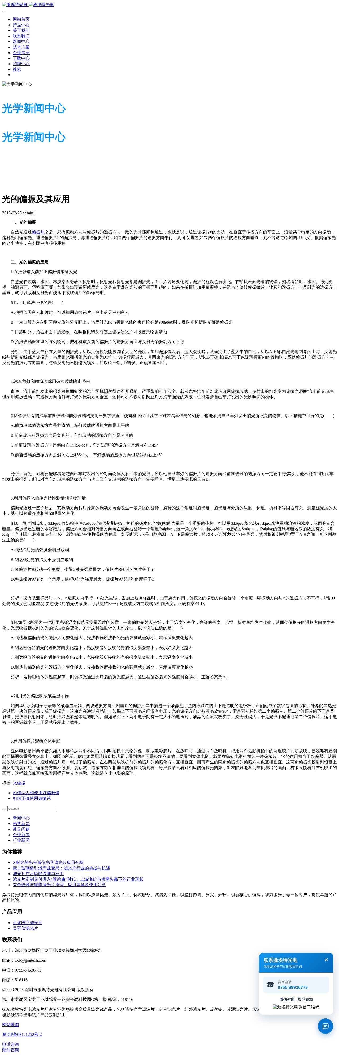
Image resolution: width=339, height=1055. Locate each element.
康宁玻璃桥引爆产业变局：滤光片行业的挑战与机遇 (61, 868)
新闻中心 (21, 818)
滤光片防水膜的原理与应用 (38, 873)
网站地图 (10, 1024)
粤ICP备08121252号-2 (22, 1034)
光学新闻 (21, 823)
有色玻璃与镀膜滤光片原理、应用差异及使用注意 (59, 884)
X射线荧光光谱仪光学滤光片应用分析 (48, 862)
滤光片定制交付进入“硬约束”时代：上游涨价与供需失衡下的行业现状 (78, 879)
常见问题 (21, 829)
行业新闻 (21, 840)
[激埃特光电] (169, 5)
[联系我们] (325, 1026)
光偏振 (19, 783)
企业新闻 (21, 834)
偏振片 (38, 232)
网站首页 (21, 19)
